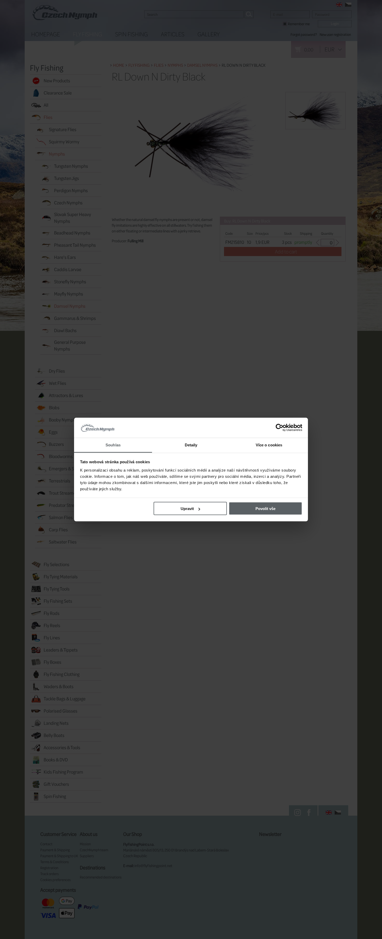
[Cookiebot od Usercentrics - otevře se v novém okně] (279, 428)
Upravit (187, 508)
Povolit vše (265, 508)
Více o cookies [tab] (269, 444)
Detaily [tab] (191, 444)
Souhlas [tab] (113, 444)
